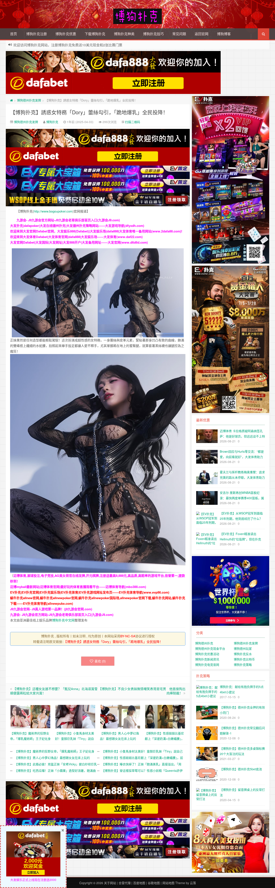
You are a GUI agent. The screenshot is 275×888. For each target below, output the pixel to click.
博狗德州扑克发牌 (29, 100)
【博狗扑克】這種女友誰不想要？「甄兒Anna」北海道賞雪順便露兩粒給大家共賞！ (54, 690)
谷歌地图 (154, 883)
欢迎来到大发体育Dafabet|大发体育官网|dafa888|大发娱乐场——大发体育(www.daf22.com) (76, 236)
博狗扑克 (52, 122)
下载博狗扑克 (95, 33)
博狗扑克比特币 (244, 659)
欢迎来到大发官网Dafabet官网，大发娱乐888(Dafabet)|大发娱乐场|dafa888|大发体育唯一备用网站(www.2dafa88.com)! (96, 231)
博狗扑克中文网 (63, 620)
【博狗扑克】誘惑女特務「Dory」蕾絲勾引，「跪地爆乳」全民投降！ (89, 112)
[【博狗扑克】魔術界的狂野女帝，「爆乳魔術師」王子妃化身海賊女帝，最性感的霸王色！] (30, 716)
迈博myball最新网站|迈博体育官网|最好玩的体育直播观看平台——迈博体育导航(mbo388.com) (78, 586)
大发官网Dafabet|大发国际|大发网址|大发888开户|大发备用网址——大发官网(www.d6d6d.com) (79, 242)
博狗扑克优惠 (65, 33)
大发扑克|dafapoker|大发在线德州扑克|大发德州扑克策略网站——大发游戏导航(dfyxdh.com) (77, 225)
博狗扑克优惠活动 (207, 654)
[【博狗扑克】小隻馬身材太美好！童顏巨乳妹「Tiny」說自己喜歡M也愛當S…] (75, 716)
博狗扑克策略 (243, 664)
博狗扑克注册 (36, 33)
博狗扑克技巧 (153, 33)
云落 (193, 883)
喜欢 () (100, 661)
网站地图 (168, 883)
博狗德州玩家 (243, 648)
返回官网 (201, 33)
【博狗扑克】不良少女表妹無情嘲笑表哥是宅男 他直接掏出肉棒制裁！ (141, 690)
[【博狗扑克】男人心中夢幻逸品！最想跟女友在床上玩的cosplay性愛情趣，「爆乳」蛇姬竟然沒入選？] (120, 716)
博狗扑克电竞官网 (207, 664)
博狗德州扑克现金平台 (210, 648)
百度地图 (139, 883)
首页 (13, 33)
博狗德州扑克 (204, 643)
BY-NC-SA (127, 636)
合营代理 (125, 883)
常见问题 (179, 33)
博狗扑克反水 (243, 654)
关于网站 (110, 883)
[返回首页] (11, 100)
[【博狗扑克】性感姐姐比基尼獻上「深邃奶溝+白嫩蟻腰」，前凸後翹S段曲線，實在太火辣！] (165, 716)
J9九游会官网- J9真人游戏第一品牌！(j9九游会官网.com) (51, 609)
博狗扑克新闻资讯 (207, 659)
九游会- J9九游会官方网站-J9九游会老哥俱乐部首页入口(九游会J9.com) (68, 220)
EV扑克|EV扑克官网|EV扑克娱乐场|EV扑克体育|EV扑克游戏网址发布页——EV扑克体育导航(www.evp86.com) (89, 592)
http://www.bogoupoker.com (53, 211)
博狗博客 (224, 33)
